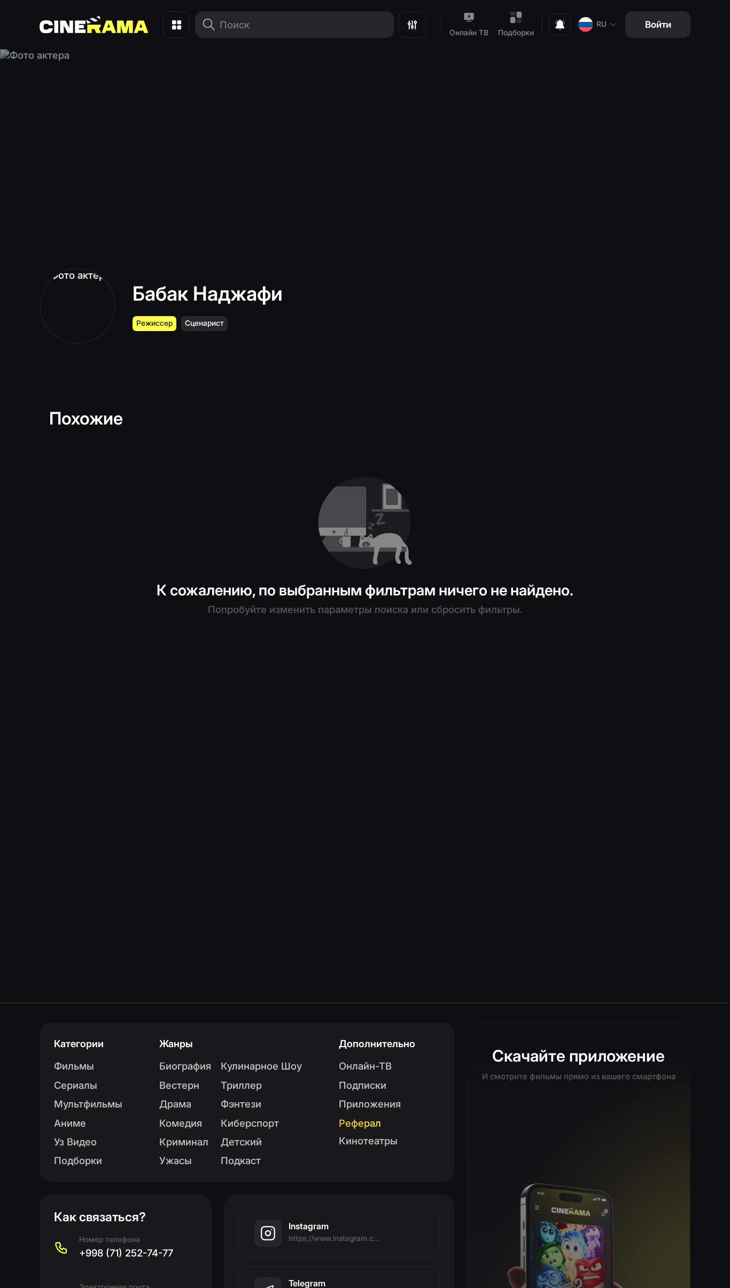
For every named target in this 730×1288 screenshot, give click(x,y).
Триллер (241, 1085)
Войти (658, 24)
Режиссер (154, 323)
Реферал (360, 1123)
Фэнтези (241, 1104)
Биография (185, 1066)
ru (601, 24)
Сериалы (75, 1085)
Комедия (180, 1123)
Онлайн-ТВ (365, 1066)
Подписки (362, 1085)
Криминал (183, 1142)
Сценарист (204, 323)
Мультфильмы (88, 1104)
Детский (241, 1142)
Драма (175, 1104)
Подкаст (241, 1160)
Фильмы (74, 1066)
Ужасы (175, 1160)
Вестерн (179, 1085)
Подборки (516, 32)
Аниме (70, 1123)
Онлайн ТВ (468, 32)
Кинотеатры (368, 1140)
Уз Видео (75, 1142)
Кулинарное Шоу (261, 1066)
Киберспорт (250, 1123)
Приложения (370, 1104)
